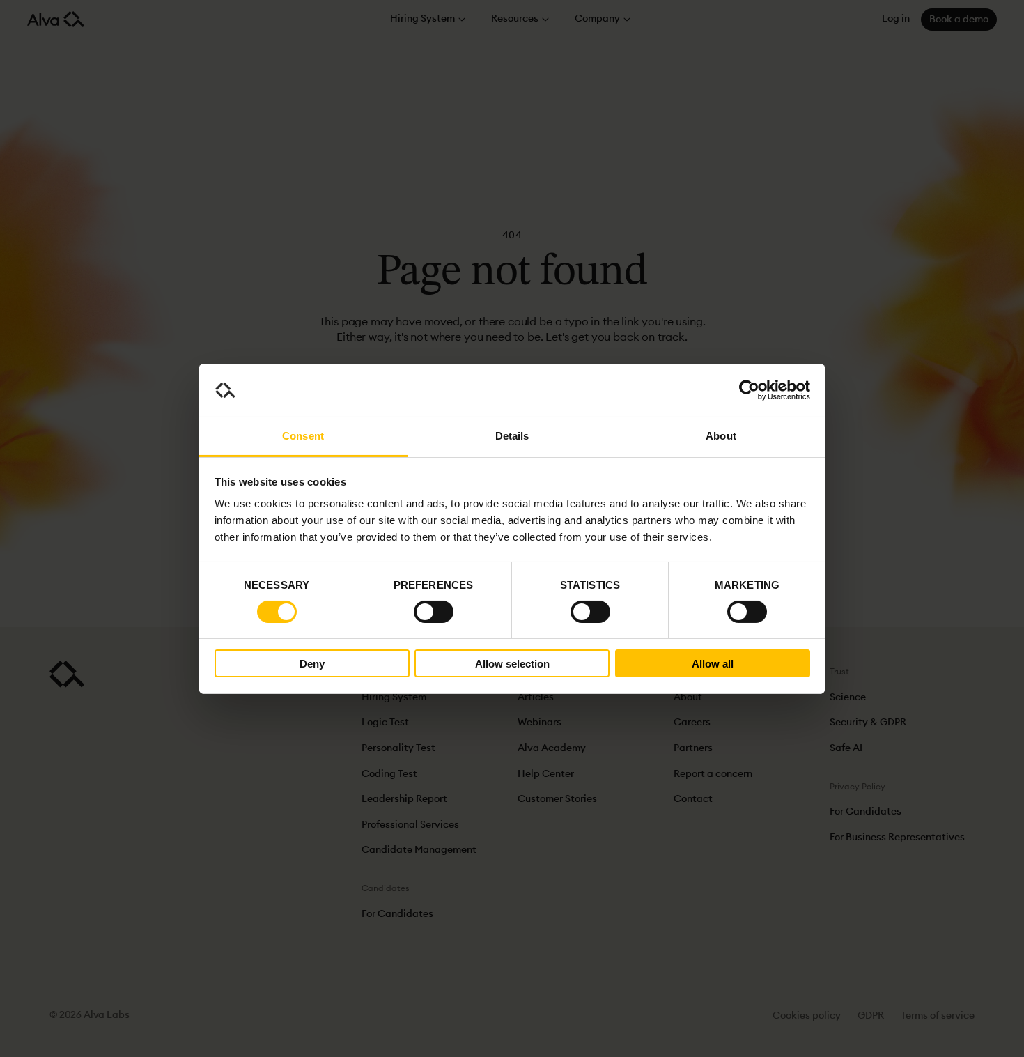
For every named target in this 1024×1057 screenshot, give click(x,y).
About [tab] (721, 436)
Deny (312, 664)
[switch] (433, 612)
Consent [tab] (303, 436)
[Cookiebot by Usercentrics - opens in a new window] (749, 390)
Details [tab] (512, 436)
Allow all (713, 664)
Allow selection (512, 664)
